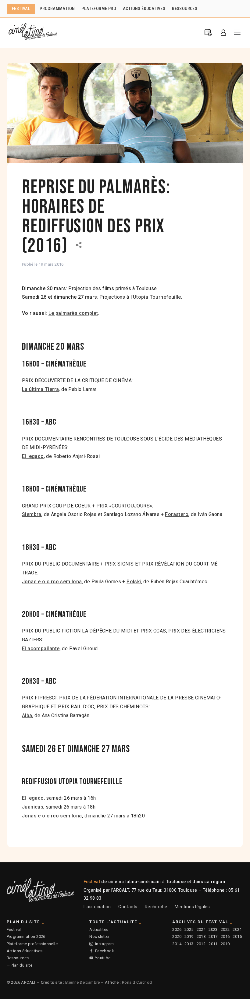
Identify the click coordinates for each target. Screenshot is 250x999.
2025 (189, 929)
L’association (97, 906)
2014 (176, 944)
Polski (134, 581)
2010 (225, 944)
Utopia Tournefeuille (157, 297)
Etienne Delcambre (82, 982)
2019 (189, 936)
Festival (14, 929)
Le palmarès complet (73, 313)
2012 (201, 944)
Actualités (98, 929)
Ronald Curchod (137, 982)
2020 (176, 936)
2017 (213, 936)
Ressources (18, 958)
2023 (213, 929)
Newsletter (99, 936)
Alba (27, 715)
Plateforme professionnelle (32, 944)
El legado (33, 798)
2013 (189, 944)
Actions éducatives (25, 951)
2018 (201, 936)
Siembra (31, 514)
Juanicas (32, 807)
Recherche (156, 906)
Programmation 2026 (26, 936)
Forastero (176, 514)
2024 (201, 929)
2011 (213, 944)
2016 (225, 936)
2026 (176, 929)
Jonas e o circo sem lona (52, 581)
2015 (237, 936)
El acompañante (41, 648)
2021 (237, 929)
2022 (225, 929)
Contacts (127, 906)
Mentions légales (192, 906)
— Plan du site (20, 965)
